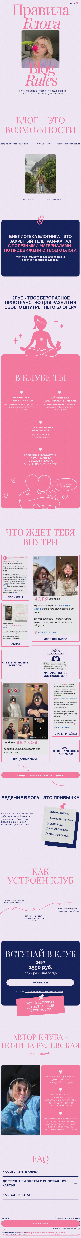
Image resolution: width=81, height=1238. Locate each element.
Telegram (5, 1218)
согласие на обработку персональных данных (44, 991)
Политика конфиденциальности (66, 1228)
